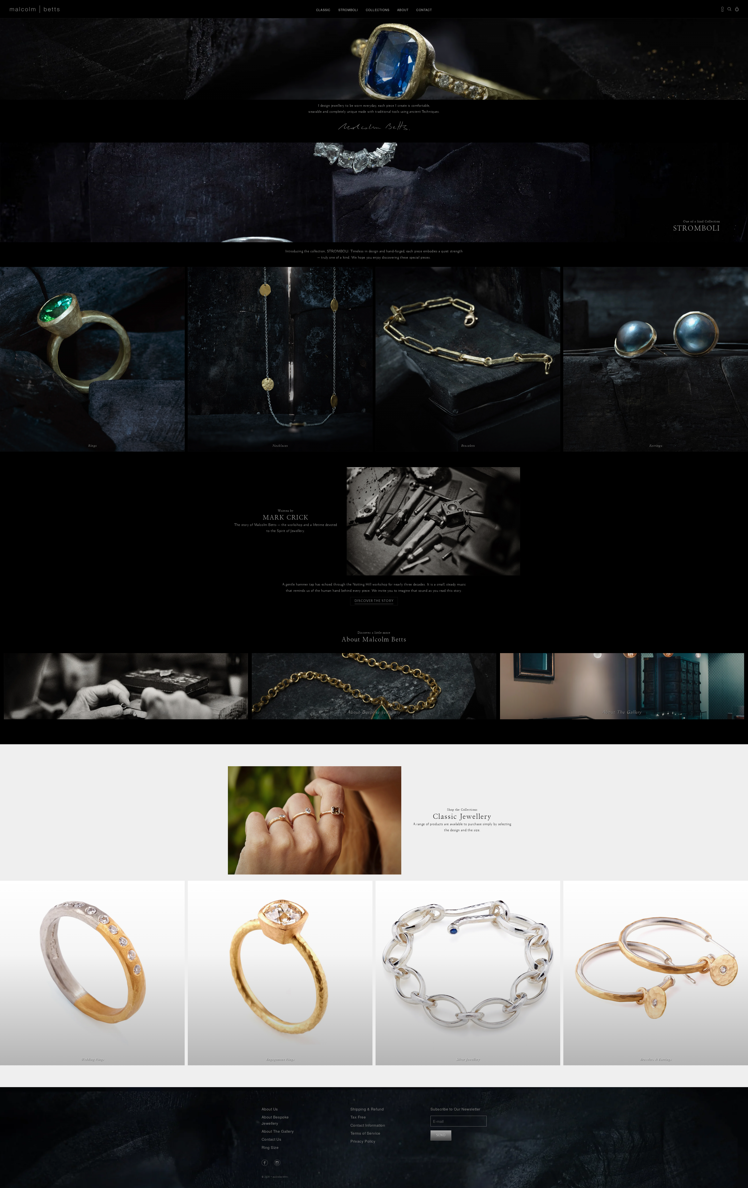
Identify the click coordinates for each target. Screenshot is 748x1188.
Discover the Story (374, 601)
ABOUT (402, 10)
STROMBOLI (348, 10)
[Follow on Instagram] (277, 1163)
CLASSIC (323, 10)
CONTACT (424, 10)
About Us (270, 1108)
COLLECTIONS (378, 10)
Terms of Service (365, 1133)
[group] (374, 192)
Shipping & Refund (367, 1108)
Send (441, 1135)
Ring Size (270, 1147)
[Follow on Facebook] (265, 1163)
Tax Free (358, 1116)
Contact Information (367, 1125)
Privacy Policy (363, 1141)
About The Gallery (278, 1131)
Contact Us (271, 1139)
